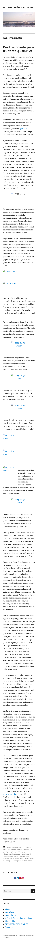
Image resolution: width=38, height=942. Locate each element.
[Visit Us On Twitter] (17, 878)
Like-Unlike (10, 921)
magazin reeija (9, 794)
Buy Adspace (10, 912)
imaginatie (16, 854)
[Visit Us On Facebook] (15, 878)
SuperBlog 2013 (16, 861)
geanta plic (28, 849)
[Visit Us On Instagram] (23, 878)
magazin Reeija (8, 858)
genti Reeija (19, 852)
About (7, 909)
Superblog (9, 927)
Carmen (9, 847)
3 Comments (27, 861)
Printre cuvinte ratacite (18, 7)
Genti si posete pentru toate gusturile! (18, 49)
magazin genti (26, 854)
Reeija (32, 858)
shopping (11, 849)
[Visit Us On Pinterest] (20, 878)
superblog (18, 849)
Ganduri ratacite (12, 915)
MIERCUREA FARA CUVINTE (16, 924)
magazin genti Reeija (10, 856)
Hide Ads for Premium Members (18, 918)
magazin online (23, 856)
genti (5, 852)
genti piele (24, 129)
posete (16, 858)
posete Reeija (24, 858)
